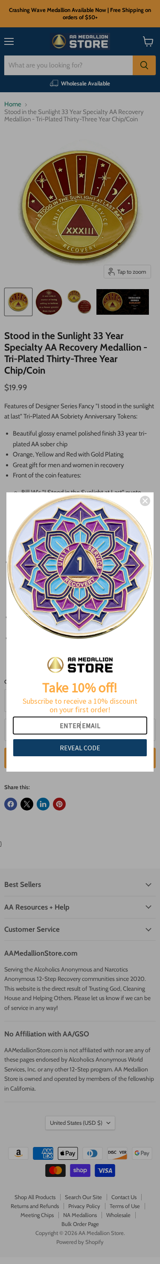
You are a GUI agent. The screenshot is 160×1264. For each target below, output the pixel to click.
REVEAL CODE (80, 747)
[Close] (145, 501)
